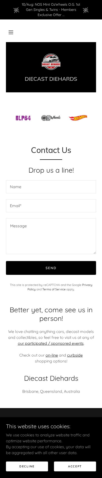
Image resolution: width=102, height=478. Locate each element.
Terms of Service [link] (54, 289)
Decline (27, 466)
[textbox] (51, 186)
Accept (75, 466)
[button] (11, 32)
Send (51, 268)
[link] (51, 62)
